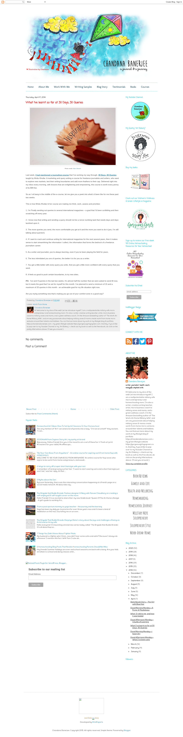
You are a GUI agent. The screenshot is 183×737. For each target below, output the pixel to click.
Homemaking (140, 498)
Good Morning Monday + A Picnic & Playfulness (141, 609)
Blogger (127, 730)
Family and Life (140, 483)
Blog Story (102, 86)
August (134, 584)
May (133, 595)
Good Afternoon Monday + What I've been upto (141, 638)
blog (97, 718)
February (135, 647)
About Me (43, 86)
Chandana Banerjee (136, 381)
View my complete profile (136, 463)
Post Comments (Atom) (47, 413)
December (136, 573)
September (136, 580)
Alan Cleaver (77, 168)
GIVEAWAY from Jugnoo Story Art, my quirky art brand (61, 439)
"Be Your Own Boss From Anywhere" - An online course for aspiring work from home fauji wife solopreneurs (77, 454)
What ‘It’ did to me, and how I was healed (142, 614)
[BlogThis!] (68, 301)
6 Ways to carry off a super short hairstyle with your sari (61, 466)
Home (30, 86)
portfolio (88, 718)
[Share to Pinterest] (76, 301)
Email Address (35, 574)
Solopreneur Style (140, 525)
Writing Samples (83, 86)
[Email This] (66, 301)
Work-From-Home (40, 304)
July (133, 588)
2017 (131, 559)
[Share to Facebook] (73, 301)
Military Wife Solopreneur (140, 515)
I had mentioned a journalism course (52, 175)
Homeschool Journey (140, 505)
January (135, 651)
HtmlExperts (97, 722)
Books (133, 86)
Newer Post (31, 409)
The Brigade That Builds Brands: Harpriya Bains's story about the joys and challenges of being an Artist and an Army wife (78, 521)
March (134, 644)
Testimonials (118, 86)
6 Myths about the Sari (46, 479)
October (135, 577)
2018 (131, 555)
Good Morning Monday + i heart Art (141, 632)
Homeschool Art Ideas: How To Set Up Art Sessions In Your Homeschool (68, 426)
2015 (131, 566)
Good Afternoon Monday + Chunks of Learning (141, 620)
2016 (131, 562)
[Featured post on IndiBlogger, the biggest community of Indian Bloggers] (141, 323)
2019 (131, 552)
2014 (131, 570)
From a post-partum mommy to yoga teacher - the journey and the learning (69, 506)
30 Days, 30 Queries (107, 175)
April (133, 599)
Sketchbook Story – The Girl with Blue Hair (142, 603)
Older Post (114, 409)
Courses (145, 86)
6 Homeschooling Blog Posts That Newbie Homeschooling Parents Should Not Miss (72, 547)
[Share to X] (71, 301)
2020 (131, 548)
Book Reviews (140, 476)
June (133, 591)
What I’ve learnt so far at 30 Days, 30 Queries (142, 626)
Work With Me (62, 86)
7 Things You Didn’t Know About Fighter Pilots (56, 533)
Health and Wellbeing (140, 490)
